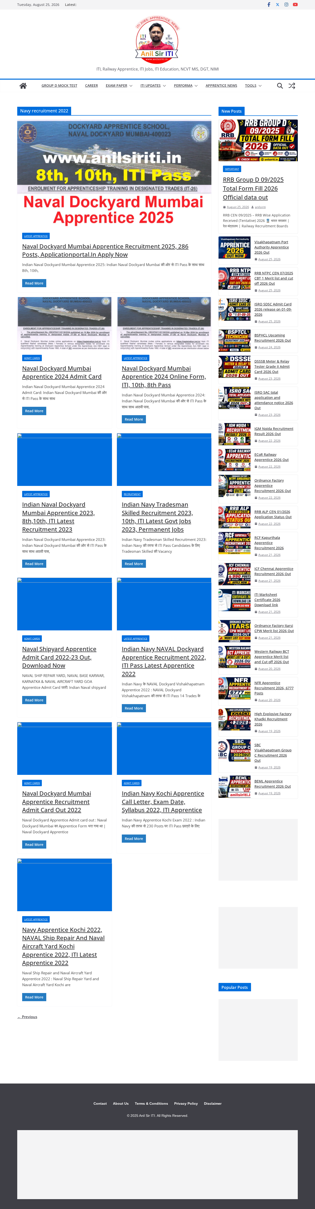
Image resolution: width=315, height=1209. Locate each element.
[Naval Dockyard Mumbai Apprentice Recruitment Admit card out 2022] (64, 748)
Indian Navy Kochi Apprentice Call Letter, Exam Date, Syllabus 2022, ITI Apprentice (163, 801)
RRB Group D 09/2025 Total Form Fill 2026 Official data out (253, 188)
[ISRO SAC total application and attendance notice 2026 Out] (235, 403)
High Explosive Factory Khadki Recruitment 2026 (272, 719)
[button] (130, 85)
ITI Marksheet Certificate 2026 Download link (267, 599)
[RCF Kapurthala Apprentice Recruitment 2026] (235, 546)
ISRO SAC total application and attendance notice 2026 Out (273, 400)
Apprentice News (221, 85)
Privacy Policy (186, 1103)
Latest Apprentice (36, 236)
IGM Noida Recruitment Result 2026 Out (273, 431)
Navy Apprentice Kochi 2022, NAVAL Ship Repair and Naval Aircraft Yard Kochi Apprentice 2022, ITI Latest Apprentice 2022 (63, 946)
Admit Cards (32, 358)
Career (91, 85)
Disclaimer (212, 1103)
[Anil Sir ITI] (23, 86)
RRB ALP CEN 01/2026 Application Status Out (273, 514)
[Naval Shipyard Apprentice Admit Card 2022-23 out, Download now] (64, 604)
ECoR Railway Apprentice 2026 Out (271, 457)
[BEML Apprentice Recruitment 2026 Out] (235, 787)
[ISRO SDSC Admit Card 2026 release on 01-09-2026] (235, 313)
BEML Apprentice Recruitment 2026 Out (272, 784)
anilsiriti (260, 207)
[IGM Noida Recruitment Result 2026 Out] (235, 434)
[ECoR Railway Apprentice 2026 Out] (235, 460)
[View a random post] (292, 86)
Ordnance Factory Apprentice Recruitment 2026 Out (272, 485)
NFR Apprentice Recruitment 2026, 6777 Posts (274, 687)
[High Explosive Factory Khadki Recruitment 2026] (235, 722)
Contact (100, 1103)
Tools (250, 85)
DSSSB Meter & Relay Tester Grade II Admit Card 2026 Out (272, 366)
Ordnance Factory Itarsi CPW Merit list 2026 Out (274, 628)
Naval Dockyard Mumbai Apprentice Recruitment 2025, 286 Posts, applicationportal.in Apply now (105, 250)
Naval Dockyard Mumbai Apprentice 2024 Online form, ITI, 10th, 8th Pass (164, 376)
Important (232, 169)
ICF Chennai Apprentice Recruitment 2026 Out (273, 571)
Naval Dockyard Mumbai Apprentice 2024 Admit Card (62, 372)
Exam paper (116, 85)
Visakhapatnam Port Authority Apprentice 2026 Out (271, 247)
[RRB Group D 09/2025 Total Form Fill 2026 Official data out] (258, 140)
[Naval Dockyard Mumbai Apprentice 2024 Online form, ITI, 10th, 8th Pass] (164, 323)
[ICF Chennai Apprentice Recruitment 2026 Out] (235, 574)
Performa (183, 85)
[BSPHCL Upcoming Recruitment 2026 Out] (235, 341)
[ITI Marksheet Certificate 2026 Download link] (235, 603)
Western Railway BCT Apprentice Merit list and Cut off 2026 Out (271, 656)
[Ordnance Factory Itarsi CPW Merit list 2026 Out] (235, 631)
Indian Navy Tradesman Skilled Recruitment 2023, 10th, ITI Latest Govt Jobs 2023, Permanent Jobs (157, 516)
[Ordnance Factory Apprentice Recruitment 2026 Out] (235, 489)
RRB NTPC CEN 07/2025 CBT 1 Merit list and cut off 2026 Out (273, 278)
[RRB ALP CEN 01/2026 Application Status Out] (235, 517)
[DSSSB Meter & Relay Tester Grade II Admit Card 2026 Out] (235, 370)
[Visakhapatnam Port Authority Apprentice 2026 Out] (235, 250)
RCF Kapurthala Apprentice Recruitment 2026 (269, 542)
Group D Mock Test (59, 85)
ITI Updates (151, 85)
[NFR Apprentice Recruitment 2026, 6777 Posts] (235, 691)
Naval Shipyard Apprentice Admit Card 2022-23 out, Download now (59, 657)
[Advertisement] (258, 850)
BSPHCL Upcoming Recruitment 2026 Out (272, 338)
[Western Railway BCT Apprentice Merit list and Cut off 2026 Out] (235, 660)
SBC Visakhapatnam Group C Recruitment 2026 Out (273, 753)
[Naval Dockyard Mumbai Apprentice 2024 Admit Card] (64, 323)
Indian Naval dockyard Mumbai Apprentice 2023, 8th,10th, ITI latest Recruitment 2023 (58, 516)
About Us (121, 1103)
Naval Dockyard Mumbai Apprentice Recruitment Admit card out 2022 (56, 801)
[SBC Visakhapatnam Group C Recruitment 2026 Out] (235, 756)
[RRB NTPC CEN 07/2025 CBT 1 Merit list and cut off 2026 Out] (235, 281)
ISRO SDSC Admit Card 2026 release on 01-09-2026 (273, 309)
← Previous (27, 1016)
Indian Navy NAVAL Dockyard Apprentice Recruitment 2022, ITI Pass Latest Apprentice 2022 (164, 661)
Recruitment (132, 494)
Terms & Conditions (151, 1103)
